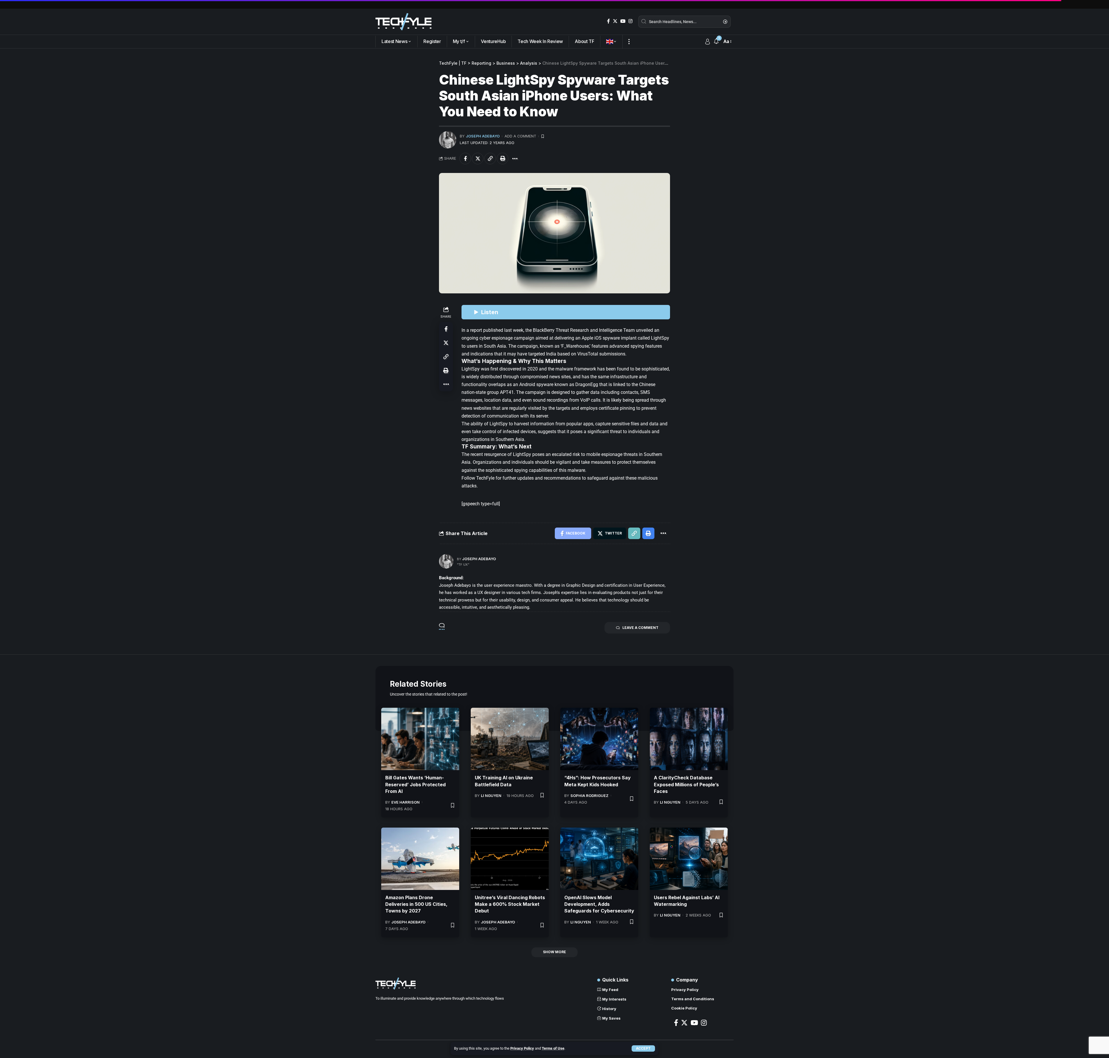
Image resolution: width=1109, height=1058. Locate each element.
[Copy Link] (490, 158)
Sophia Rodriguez (589, 795)
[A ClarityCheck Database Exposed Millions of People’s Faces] (689, 739)
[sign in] (707, 41)
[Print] (502, 158)
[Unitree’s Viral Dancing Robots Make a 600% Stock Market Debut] (510, 859)
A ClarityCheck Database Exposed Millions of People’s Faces (686, 784)
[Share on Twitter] (477, 158)
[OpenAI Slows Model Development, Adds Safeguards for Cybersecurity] (599, 859)
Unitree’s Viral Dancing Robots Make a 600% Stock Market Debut (510, 904)
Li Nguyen (491, 795)
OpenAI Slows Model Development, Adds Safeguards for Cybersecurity (599, 904)
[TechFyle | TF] (403, 21)
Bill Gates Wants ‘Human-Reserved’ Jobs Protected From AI (415, 784)
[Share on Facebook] (465, 158)
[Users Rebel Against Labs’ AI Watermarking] (689, 859)
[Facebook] (608, 21)
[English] (611, 41)
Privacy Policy (522, 1048)
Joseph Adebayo (483, 136)
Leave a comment (640, 627)
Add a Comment (520, 136)
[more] (628, 42)
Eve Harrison (405, 802)
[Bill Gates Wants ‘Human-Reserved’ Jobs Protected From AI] (420, 739)
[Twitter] (615, 21)
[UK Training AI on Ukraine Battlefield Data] (510, 739)
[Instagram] (630, 21)
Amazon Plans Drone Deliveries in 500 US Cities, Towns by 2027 (416, 904)
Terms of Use (553, 1048)
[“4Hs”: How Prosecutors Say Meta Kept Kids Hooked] (599, 739)
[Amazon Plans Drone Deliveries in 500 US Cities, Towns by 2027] (420, 859)
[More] (515, 158)
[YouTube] (623, 21)
